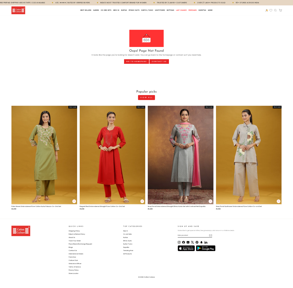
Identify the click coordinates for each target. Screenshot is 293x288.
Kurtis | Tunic (127, 244)
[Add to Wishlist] (74, 201)
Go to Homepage (136, 61)
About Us (72, 237)
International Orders (76, 254)
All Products (127, 254)
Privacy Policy (74, 270)
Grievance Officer (75, 264)
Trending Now (128, 250)
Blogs (71, 247)
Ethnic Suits (127, 241)
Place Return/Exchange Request (80, 244)
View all (146, 97)
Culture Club (73, 260)
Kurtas (125, 237)
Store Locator (73, 273)
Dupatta (126, 247)
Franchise (72, 257)
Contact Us (159, 61)
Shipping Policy (74, 231)
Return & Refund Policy (77, 234)
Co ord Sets (127, 234)
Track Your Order (75, 241)
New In (125, 231)
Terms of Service (75, 267)
